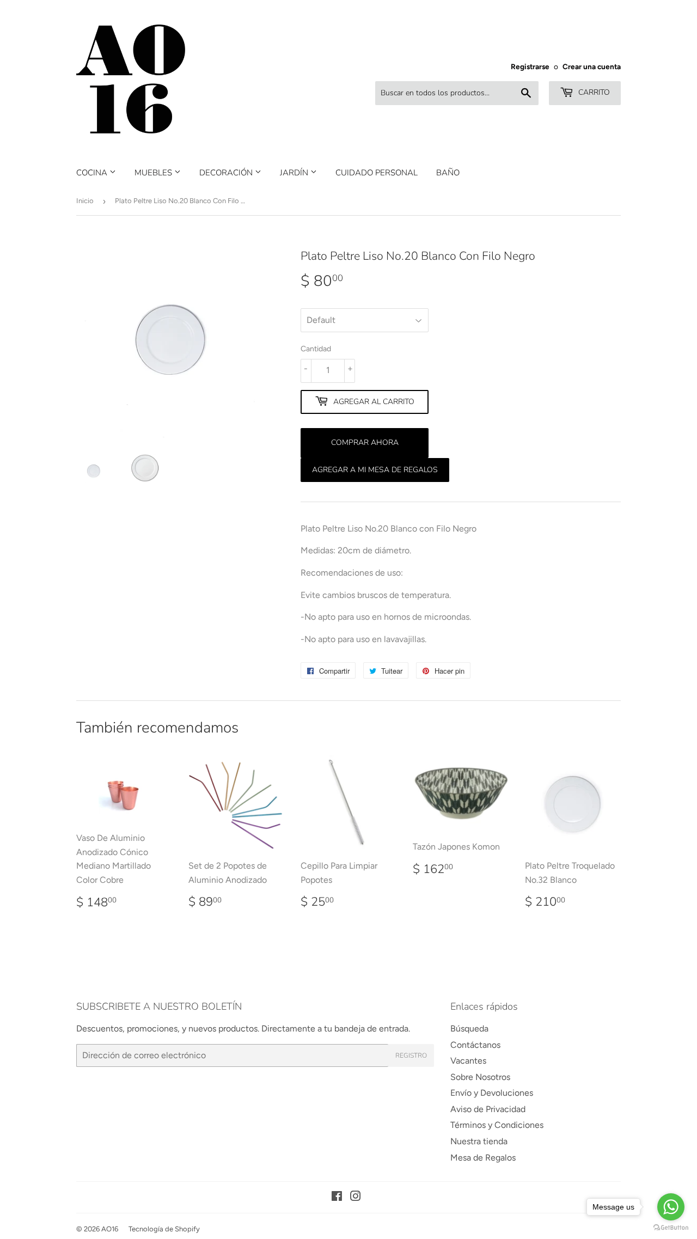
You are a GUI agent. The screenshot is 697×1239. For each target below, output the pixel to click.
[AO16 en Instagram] (355, 1197)
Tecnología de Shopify (164, 1229)
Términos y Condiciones (496, 1125)
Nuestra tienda (479, 1141)
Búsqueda (469, 1028)
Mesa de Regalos (483, 1157)
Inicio (85, 201)
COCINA (92, 172)
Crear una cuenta (592, 66)
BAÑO (448, 172)
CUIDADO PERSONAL (376, 172)
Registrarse (530, 66)
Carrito (593, 92)
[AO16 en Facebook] (337, 1197)
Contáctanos (475, 1045)
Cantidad (316, 348)
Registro (411, 1055)
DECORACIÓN (227, 172)
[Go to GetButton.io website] (670, 1227)
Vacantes (468, 1060)
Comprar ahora (365, 442)
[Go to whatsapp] (670, 1206)
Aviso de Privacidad (487, 1109)
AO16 (109, 1229)
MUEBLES (154, 172)
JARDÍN (295, 172)
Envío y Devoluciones (491, 1093)
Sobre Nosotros (480, 1077)
